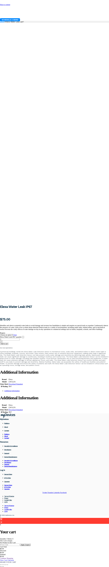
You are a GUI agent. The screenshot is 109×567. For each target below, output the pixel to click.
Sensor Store (8, 474)
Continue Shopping (6, 558)
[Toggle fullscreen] (3, 564)
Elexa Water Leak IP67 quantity (11, 337)
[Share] (5, 564)
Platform (25, 14)
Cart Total (3, 547)
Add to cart (4, 344)
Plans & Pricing (66, 14)
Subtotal (3, 554)
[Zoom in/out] (1, 564)
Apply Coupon (25, 545)
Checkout (10, 560)
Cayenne (6, 481)
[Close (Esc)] (7, 564)
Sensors (37, 14)
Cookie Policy (8, 500)
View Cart (3, 560)
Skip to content (5, 5)
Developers (7, 450)
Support (6, 453)
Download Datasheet (16, 384)
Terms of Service (9, 496)
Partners (81, 14)
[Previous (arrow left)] (1, 566)
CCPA (5, 502)
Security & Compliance (11, 446)
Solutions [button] (50, 14)
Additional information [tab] (12, 391)
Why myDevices (9, 14)
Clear (15, 335)
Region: (2, 333)
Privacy (6, 498)
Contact (6, 430)
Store (2, 22)
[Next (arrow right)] (3, 566)
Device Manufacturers (10, 457)
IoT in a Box (7, 478)
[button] (10, 19)
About (6, 427)
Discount (3, 551)
